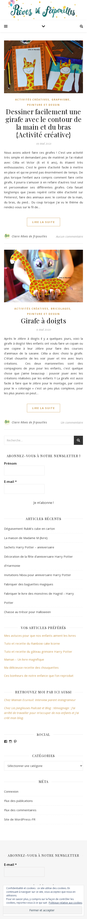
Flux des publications (18, 801)
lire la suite (43, 222)
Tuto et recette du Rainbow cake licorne (32, 643)
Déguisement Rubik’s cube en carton (29, 529)
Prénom (10, 463)
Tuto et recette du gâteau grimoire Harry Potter (38, 651)
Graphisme (61, 99)
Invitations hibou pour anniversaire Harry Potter (37, 575)
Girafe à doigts (43, 320)
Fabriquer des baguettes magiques (28, 584)
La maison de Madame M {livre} (26, 538)
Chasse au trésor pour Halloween (27, 612)
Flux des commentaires (20, 810)
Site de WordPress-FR (19, 819)
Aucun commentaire (69, 236)
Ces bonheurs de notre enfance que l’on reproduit (38, 676)
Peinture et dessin (43, 105)
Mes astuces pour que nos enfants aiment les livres (40, 635)
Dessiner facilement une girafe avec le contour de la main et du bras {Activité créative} (43, 123)
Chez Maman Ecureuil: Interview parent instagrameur (40, 700)
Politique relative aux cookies (65, 902)
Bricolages (60, 308)
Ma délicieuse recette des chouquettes (31, 667)
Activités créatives (32, 99)
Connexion (11, 791)
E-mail (10, 481)
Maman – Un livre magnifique (24, 659)
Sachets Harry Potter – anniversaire (29, 547)
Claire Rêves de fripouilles (29, 236)
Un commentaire (72, 422)
